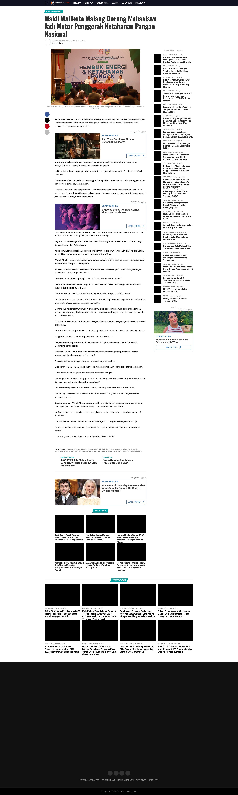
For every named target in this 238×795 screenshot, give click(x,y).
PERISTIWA (88, 3)
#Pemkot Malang (90, 449)
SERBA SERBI (127, 3)
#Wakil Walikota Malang (111, 449)
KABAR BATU (140, 3)
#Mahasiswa (74, 449)
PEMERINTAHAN (102, 3)
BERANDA (77, 3)
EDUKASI (115, 3)
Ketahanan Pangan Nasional (108, 451)
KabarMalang (86, 451)
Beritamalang (62, 451)
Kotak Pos (153, 780)
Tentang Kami (108, 780)
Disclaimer (141, 780)
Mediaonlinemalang (133, 451)
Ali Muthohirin (130, 449)
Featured (74, 451)
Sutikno (59, 43)
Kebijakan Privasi (125, 780)
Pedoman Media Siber (89, 780)
